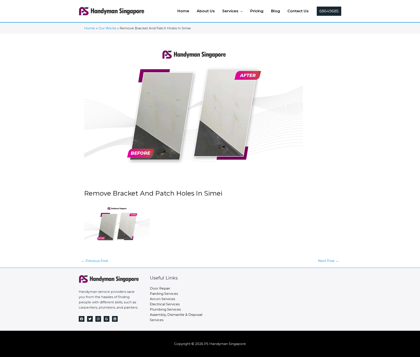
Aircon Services (162, 299)
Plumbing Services (165, 309)
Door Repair (160, 288)
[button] (240, 11)
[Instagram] (98, 319)
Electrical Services (165, 304)
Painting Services (164, 294)
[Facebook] (81, 319)
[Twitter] (90, 319)
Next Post (328, 261)
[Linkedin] (115, 319)
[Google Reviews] (106, 319)
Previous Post (94, 261)
